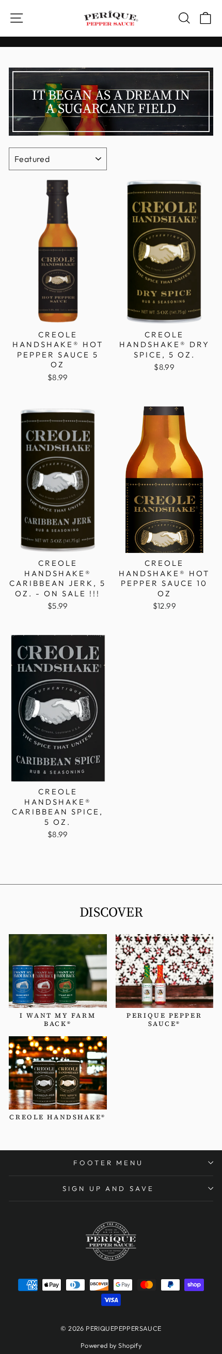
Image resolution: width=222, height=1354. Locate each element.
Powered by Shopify (111, 1345)
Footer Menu (108, 1163)
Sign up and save (108, 1188)
